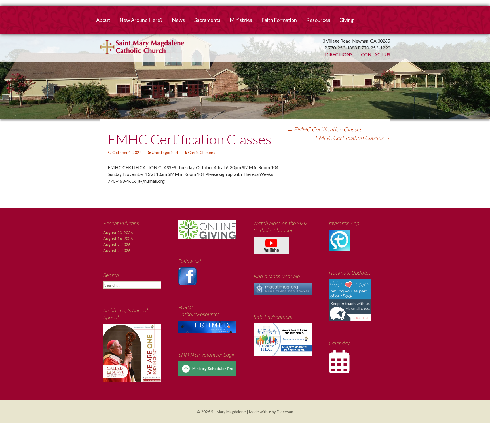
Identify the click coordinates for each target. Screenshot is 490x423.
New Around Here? (140, 20)
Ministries (241, 20)
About (103, 20)
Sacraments (207, 20)
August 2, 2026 (116, 250)
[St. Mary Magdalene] (245, 66)
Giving (346, 20)
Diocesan (285, 411)
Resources (318, 20)
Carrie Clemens (201, 152)
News (178, 20)
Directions (338, 54)
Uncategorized (165, 152)
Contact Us (375, 54)
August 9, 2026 (116, 244)
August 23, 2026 (118, 232)
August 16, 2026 (118, 238)
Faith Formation (279, 20)
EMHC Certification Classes (324, 129)
